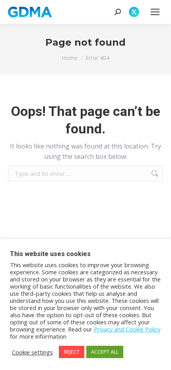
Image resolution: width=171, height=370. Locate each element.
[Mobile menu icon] (155, 12)
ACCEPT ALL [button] (105, 351)
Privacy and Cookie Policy (127, 329)
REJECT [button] (72, 351)
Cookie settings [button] (32, 352)
